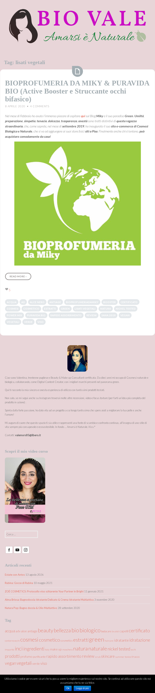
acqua (12, 302)
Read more (18, 276)
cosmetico (31, 308)
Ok (67, 688)
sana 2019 (109, 315)
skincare (108, 656)
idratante (121, 640)
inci (19, 648)
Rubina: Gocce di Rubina (19, 583)
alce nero (37, 302)
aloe (24, 631)
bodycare (106, 631)
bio (75, 630)
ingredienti (33, 648)
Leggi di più (82, 688)
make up (56, 649)
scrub (98, 656)
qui (83, 116)
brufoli (115, 631)
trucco (136, 656)
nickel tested (126, 308)
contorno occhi (12, 640)
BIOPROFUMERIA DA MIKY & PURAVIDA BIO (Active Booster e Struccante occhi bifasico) (77, 91)
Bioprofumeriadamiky (82, 302)
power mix (14, 315)
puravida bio (36, 315)
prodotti (12, 656)
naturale (97, 648)
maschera (67, 649)
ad (23, 302)
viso (41, 321)
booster (109, 302)
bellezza (62, 630)
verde (28, 321)
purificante (39, 656)
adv (18, 631)
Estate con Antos (15, 574)
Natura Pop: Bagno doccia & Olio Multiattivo (31, 608)
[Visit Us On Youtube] (17, 552)
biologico (90, 630)
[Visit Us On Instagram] (25, 552)
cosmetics (67, 640)
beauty (45, 630)
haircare (109, 640)
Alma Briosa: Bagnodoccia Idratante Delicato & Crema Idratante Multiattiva (49, 599)
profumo (26, 656)
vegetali (13, 321)
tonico (128, 656)
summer (119, 656)
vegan (125, 315)
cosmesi (13, 308)
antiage (55, 302)
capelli (123, 631)
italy (47, 649)
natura (105, 308)
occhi (133, 649)
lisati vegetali (85, 308)
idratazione (139, 640)
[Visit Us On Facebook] (9, 552)
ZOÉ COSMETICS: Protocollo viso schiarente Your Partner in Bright (44, 591)
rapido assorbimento (66, 315)
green (65, 308)
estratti (50, 308)
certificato (129, 302)
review (92, 315)
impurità (9, 649)
